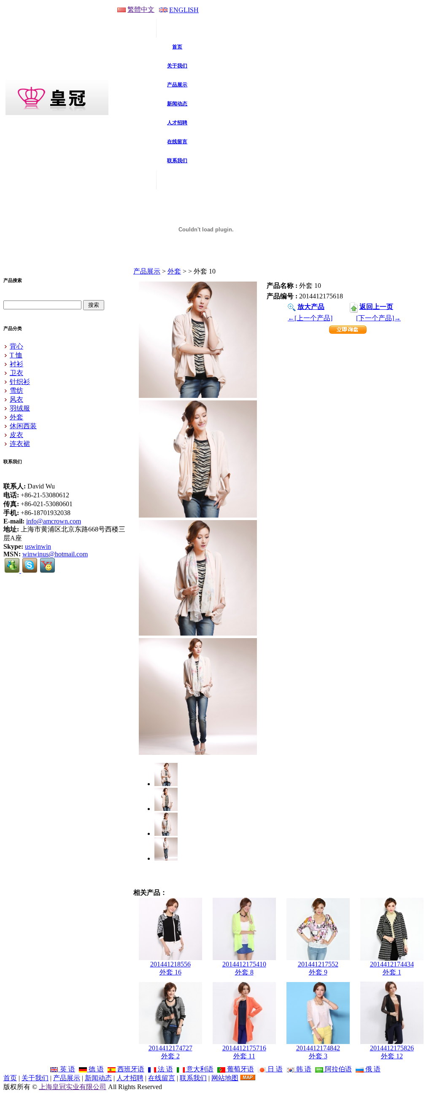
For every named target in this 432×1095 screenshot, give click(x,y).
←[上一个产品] (310, 318)
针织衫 (20, 381)
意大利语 (199, 1069)
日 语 (274, 1069)
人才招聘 (129, 1078)
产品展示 (146, 271)
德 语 (95, 1069)
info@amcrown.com (53, 521)
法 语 (164, 1069)
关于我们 (35, 1078)
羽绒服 (20, 408)
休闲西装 (23, 425)
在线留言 (161, 1078)
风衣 (16, 399)
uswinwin (38, 546)
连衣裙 (20, 443)
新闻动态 (98, 1078)
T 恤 (16, 355)
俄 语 (372, 1069)
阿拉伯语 (337, 1069)
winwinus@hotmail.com (55, 554)
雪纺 (16, 390)
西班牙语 (130, 1069)
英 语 (66, 1069)
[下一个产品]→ (378, 318)
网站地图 (224, 1078)
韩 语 (302, 1069)
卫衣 (16, 372)
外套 (174, 271)
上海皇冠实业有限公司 (72, 1086)
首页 (10, 1078)
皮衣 (16, 434)
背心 (16, 346)
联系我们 (193, 1078)
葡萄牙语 (239, 1069)
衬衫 (16, 364)
